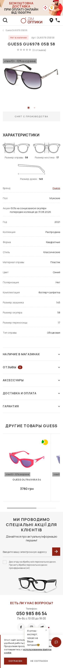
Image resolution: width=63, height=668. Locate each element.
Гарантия (11, 406)
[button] (56, 642)
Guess (56, 188)
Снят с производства (31, 116)
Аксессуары (13, 380)
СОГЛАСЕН (15, 661)
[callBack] (57, 20)
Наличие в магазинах (21, 354)
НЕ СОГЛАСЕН (39, 661)
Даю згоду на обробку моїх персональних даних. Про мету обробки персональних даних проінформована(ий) (32, 564)
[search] (5, 20)
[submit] (56, 551)
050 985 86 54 (31, 613)
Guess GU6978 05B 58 (16, 30)
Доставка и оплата (20, 393)
